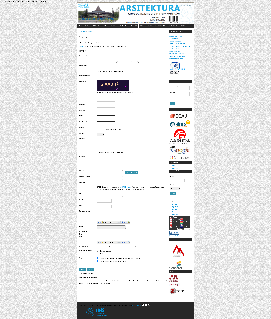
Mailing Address (84, 211)
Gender (81, 133)
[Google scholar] (180, 154)
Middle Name (83, 116)
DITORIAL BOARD (176, 36)
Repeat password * (85, 75)
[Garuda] (180, 143)
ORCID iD (82, 182)
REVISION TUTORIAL (176, 59)
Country (81, 226)
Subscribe (175, 168)
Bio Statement (83, 231)
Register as (82, 258)
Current (104, 25)
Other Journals (176, 212)
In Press (182, 25)
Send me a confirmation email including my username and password (121, 247)
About (87, 25)
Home (80, 25)
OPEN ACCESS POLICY (176, 51)
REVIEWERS (173, 38)
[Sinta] (180, 127)
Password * (83, 66)
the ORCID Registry (125, 187)
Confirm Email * (84, 176)
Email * (81, 171)
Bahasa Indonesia (105, 251)
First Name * (83, 110)
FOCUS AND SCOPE (175, 41)
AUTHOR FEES (174, 49)
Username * (83, 56)
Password (173, 92)
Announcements (123, 25)
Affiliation (82, 139)
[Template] (177, 74)
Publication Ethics (161, 25)
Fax (80, 205)
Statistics (134, 25)
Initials (81, 128)
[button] (98, 222)
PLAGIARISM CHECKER (177, 54)
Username (173, 87)
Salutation (82, 104)
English (102, 254)
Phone (81, 199)
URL (80, 193)
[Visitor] (179, 230)
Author (102, 261)
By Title (174, 209)
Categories (95, 25)
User (84, 31)
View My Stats (173, 236)
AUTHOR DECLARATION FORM (179, 46)
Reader (102, 258)
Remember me (177, 99)
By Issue (175, 204)
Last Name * (83, 122)
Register (189, 5)
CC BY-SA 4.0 (137, 305)
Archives (112, 25)
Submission (173, 25)
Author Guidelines (146, 25)
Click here (82, 46)
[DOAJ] (178, 118)
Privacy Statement (131, 172)
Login (183, 5)
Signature (82, 156)
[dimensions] (179, 159)
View (173, 165)
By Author (175, 207)
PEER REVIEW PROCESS (177, 44)
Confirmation (83, 246)
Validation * (83, 81)
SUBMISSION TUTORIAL (177, 56)
